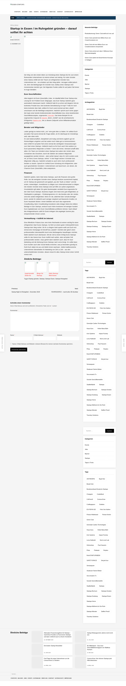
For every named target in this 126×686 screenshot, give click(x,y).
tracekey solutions (92, 247)
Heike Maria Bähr (103, 160)
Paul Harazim (102, 175)
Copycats (50, 115)
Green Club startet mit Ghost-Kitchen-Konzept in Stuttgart (35, 640)
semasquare (90, 196)
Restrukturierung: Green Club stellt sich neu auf (99, 33)
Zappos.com (37, 120)
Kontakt (60, 11)
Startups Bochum (92, 221)
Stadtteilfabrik (91, 216)
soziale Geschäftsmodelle (95, 211)
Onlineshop (90, 175)
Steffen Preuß (105, 242)
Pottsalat (96, 180)
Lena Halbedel (91, 170)
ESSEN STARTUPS (14, 39)
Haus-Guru (90, 160)
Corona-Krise (101, 129)
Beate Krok (90, 114)
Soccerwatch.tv (91, 206)
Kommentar (14, 310)
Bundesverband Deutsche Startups (97, 119)
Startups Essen (50, 278)
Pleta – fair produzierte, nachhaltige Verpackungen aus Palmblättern (38, 647)
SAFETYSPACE (92, 191)
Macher (24, 11)
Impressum (78, 11)
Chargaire (90, 124)
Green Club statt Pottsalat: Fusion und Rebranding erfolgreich (36, 654)
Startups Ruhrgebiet (61, 278)
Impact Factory (103, 165)
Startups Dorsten (106, 221)
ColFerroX (90, 129)
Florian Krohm (106, 145)
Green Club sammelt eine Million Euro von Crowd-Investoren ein (37, 620)
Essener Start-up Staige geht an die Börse (31, 668)
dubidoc (101, 134)
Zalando (44, 118)
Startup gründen (34, 278)
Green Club (90, 150)
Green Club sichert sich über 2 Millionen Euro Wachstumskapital (37, 633)
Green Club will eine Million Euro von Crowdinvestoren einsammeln (38, 627)
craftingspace (91, 134)
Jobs (30, 11)
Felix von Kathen (105, 140)
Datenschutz (69, 11)
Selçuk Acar (104, 191)
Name (12, 335)
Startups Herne (91, 231)
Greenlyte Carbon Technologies (96, 155)
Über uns (52, 11)
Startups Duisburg (92, 226)
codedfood (100, 124)
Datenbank (44, 11)
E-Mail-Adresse (39, 335)
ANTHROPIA (91, 109)
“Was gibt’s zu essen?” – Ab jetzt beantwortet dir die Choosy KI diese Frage (40, 661)
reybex (105, 180)
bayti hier (102, 109)
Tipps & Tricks (14, 25)
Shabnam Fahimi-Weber (94, 201)
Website (59, 335)
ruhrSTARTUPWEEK (93, 185)
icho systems (91, 165)
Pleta (88, 180)
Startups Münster (92, 242)
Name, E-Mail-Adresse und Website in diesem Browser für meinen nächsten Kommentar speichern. (42, 344)
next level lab (104, 170)
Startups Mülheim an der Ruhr (96, 236)
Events (36, 11)
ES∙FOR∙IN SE (91, 140)
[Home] (11, 11)
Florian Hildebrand (92, 145)
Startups (17, 11)
